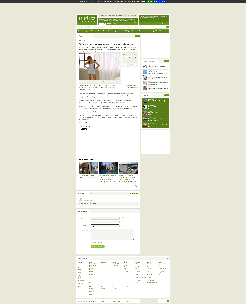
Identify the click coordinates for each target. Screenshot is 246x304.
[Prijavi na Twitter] (127, 57)
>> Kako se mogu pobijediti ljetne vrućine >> (92, 112)
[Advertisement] (123, 8)
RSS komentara (91, 193)
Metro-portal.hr (87, 19)
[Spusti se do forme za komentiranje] (124, 64)
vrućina (135, 85)
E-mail (83, 222)
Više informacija (159, 1)
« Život (80, 36)
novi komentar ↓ (134, 193)
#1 (137, 198)
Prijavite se (121, 15)
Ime (82, 218)
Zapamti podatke (97, 242)
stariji (136, 87)
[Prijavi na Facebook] (124, 57)
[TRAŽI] (168, 27)
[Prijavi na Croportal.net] (130, 57)
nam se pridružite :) (130, 15)
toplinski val (130, 87)
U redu (150, 1)
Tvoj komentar (84, 230)
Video (160, 262)
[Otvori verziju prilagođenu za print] (135, 57)
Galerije (149, 262)
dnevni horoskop (112, 23)
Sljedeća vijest (136, 36)
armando (86, 198)
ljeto (131, 85)
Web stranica (84, 225)
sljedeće (168, 95)
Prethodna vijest (138, 36)
